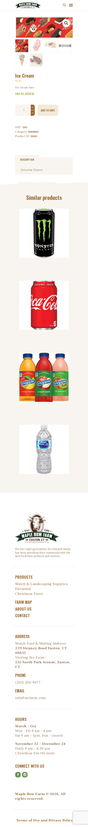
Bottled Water (44, 433)
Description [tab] (27, 159)
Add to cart (48, 110)
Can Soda (44, 289)
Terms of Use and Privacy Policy (44, 820)
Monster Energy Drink (44, 217)
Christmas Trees (29, 593)
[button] (66, 23)
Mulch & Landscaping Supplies (41, 584)
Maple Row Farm (30, 794)
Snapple (44, 361)
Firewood (23, 589)
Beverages (33, 131)
